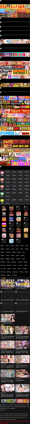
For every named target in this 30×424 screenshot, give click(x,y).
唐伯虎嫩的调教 (19, 380)
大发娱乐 (23, 258)
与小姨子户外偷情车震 (21, 288)
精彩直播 (19, 252)
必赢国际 (26, 249)
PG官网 (7, 245)
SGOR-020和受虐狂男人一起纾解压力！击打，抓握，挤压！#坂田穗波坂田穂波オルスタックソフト (22, 353)
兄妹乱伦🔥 (15, 271)
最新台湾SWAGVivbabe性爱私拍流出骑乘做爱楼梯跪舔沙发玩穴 (7, 396)
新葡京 (17, 249)
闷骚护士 (27, 189)
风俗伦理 (27, 199)
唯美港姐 (20, 179)
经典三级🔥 (3, 271)
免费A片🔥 (9, 271)
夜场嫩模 (7, 258)
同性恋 (26, 196)
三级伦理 (8, 175)
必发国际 (12, 258)
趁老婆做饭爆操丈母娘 (6, 288)
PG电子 (26, 245)
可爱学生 (20, 185)
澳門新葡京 (3, 262)
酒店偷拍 (2, 255)
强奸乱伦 (14, 172)
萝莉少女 (27, 172)
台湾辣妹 (8, 179)
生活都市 (8, 199)
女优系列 (14, 185)
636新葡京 (20, 262)
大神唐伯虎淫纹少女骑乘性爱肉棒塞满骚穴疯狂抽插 (22, 395)
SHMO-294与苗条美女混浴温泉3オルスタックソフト (22, 367)
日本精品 (14, 175)
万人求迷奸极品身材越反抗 (7, 311)
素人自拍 (27, 175)
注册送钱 (2, 249)
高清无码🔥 (3, 275)
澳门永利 (22, 245)
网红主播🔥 (14, 275)
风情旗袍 (8, 189)
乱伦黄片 (17, 255)
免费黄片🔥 (3, 265)
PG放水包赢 (8, 252)
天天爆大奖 (20, 265)
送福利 (12, 249)
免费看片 (9, 268)
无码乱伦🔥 (9, 265)
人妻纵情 (20, 199)
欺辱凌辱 (8, 182)
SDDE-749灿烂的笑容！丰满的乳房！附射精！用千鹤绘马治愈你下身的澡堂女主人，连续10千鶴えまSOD (7, 353)
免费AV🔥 (9, 275)
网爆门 (26, 192)
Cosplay (20, 175)
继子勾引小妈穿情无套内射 (7, 300)
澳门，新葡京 (3, 268)
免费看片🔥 (14, 262)
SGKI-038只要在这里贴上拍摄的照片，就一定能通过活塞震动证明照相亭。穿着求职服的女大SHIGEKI (7, 382)
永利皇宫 (8, 262)
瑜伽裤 (20, 189)
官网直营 (17, 245)
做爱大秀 (14, 268)
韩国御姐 (14, 179)
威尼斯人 (2, 245)
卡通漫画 (8, 192)
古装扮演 (8, 185)
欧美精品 (20, 172)
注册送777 (8, 249)
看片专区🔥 (21, 271)
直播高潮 (14, 252)
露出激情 (14, 192)
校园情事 (14, 199)
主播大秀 (7, 255)
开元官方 (15, 265)
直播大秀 (19, 268)
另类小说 (8, 203)
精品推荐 (8, 172)
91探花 (14, 182)
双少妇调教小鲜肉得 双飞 (22, 311)
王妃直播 (12, 255)
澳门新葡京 (18, 258)
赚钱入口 (27, 271)
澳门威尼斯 (25, 268)
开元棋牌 (12, 245)
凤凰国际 (2, 252)
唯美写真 (20, 192)
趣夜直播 (2, 258)
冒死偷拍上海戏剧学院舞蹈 (22, 300)
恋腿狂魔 (27, 185)
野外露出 (27, 182)
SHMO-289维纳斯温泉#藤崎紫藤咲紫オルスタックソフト (7, 338)
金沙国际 (26, 265)
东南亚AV (27, 179)
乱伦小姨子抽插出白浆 (6, 323)
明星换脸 (14, 189)
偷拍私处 (22, 255)
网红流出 (20, 182)
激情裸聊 (25, 262)
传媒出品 (8, 196)
